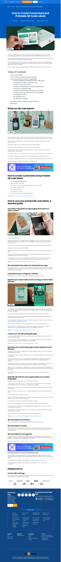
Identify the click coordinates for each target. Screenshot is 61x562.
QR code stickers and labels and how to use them (23, 441)
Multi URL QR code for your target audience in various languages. (28, 92)
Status (29, 536)
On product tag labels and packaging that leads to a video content (29, 80)
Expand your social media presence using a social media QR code (28, 86)
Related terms (13, 103)
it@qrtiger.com (20, 535)
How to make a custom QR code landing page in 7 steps (25, 343)
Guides (9, 534)
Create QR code (27, 1)
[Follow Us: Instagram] (26, 494)
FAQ (8, 535)
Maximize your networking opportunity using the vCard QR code (28, 90)
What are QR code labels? (16, 75)
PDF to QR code (30, 153)
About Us (30, 535)
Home (8, 6)
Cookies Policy (45, 539)
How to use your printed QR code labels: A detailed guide (23, 79)
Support (19, 534)
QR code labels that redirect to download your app (25, 82)
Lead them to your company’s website (22, 84)
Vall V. (16, 20)
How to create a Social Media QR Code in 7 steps (23, 330)
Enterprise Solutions (33, 538)
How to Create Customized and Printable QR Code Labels (29, 6)
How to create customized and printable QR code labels (23, 77)
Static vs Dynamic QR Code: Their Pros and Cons (23, 196)
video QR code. (12, 243)
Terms (43, 534)
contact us (38, 462)
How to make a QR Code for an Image (15, 519)
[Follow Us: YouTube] (22, 494)
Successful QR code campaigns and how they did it (23, 261)
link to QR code (16, 276)
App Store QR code (21, 267)
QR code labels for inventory (20, 94)
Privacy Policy (45, 538)
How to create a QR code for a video (25, 519)
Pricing (29, 539)
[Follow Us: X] (33, 494)
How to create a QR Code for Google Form (36, 519)
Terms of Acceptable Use (48, 536)
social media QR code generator (16, 320)
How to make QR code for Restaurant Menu (25, 524)
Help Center (10, 538)
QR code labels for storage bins (20, 98)
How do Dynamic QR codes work (15, 514)
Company (31, 534)
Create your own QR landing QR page (22, 88)
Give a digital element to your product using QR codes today (24, 101)
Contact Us (10, 536)
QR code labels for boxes (19, 96)
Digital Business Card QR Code (36, 513)
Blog (13, 6)
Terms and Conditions (47, 535)
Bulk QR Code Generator (46, 513)
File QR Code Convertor (35, 523)
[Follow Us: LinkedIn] (19, 494)
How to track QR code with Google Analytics (15, 524)
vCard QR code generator (17, 367)
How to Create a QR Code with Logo (46, 519)
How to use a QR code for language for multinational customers (26, 416)
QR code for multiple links (26, 383)
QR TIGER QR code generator (20, 181)
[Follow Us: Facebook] (29, 494)
